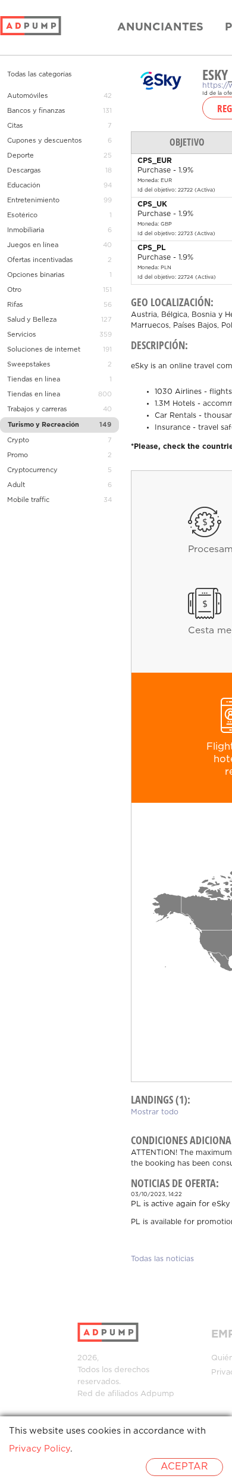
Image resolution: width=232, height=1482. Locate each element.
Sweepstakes (29, 365)
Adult (16, 485)
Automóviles (27, 96)
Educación (23, 186)
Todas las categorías (39, 75)
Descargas (24, 171)
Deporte (20, 156)
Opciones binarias (36, 275)
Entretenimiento (33, 201)
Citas (15, 126)
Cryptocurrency (32, 470)
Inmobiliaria (25, 230)
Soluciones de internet (43, 350)
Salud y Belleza (32, 320)
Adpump (157, 1394)
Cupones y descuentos (44, 141)
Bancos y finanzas (36, 111)
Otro (14, 290)
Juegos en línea (32, 245)
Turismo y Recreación (43, 425)
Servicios (21, 335)
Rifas (15, 305)
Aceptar (184, 1466)
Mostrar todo (154, 1112)
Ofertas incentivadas (40, 260)
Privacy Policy (39, 1449)
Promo (17, 455)
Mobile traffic (28, 500)
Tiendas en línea (33, 380)
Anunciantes (160, 27)
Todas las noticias (162, 1259)
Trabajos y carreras (37, 409)
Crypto (18, 440)
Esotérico (22, 215)
